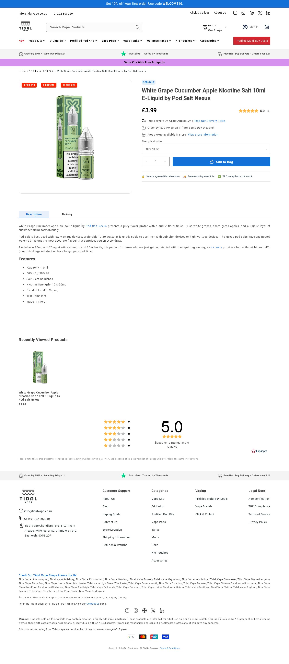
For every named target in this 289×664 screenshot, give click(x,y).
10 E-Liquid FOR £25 (41, 71)
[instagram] (242, 14)
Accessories (160, 560)
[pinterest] (251, 14)
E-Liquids (158, 506)
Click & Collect (199, 12)
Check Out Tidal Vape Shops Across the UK (48, 575)
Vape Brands (204, 506)
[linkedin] (267, 14)
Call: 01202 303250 (37, 518)
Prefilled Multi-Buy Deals (252, 40)
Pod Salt (149, 82)
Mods (155, 537)
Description (34, 214)
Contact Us (110, 522)
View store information (203, 134)
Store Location (112, 529)
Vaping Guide (111, 514)
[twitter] (259, 14)
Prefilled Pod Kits (163, 514)
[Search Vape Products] (137, 27)
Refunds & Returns (115, 545)
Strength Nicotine (152, 141)
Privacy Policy (258, 522)
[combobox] (94, 27)
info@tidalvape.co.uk (38, 511)
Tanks (155, 529)
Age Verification (259, 498)
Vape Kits (158, 498)
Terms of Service (259, 514)
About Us (220, 12)
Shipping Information (117, 537)
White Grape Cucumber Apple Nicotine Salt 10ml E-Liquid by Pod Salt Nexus (101, 71)
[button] (37, 41)
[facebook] (234, 14)
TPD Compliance (259, 506)
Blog (106, 506)
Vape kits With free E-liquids (144, 62)
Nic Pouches (160, 552)
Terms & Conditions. (170, 648)
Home (22, 71)
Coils (155, 545)
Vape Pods (159, 522)
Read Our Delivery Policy (210, 120)
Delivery (67, 214)
